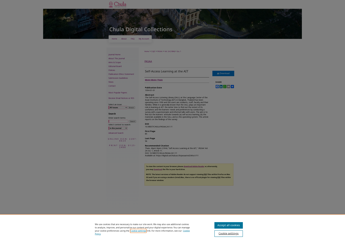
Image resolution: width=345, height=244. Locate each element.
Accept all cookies (228, 225)
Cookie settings (138, 231)
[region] (172, 229)
